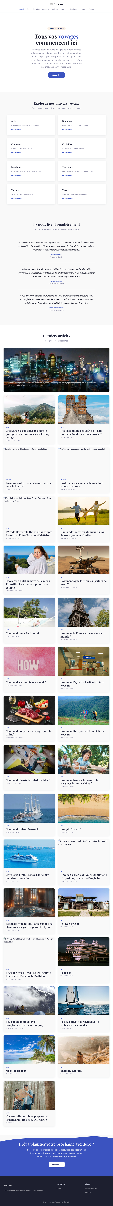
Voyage (91, 9)
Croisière (55, 9)
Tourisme (73, 9)
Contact (88, 1192)
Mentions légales (91, 1188)
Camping (45, 9)
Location (64, 9)
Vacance (83, 9)
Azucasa (56, 4)
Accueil (21, 9)
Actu (28, 9)
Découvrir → (57, 75)
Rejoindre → (56, 1164)
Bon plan (36, 9)
